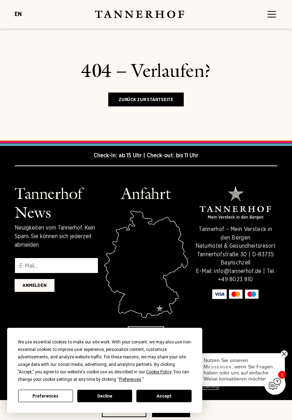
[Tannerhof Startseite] (139, 14)
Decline (104, 396)
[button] (270, 14)
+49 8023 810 (235, 279)
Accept (164, 396)
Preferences (45, 396)
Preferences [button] (130, 379)
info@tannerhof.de (237, 271)
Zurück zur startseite (146, 99)
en (18, 14)
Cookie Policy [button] (158, 371)
